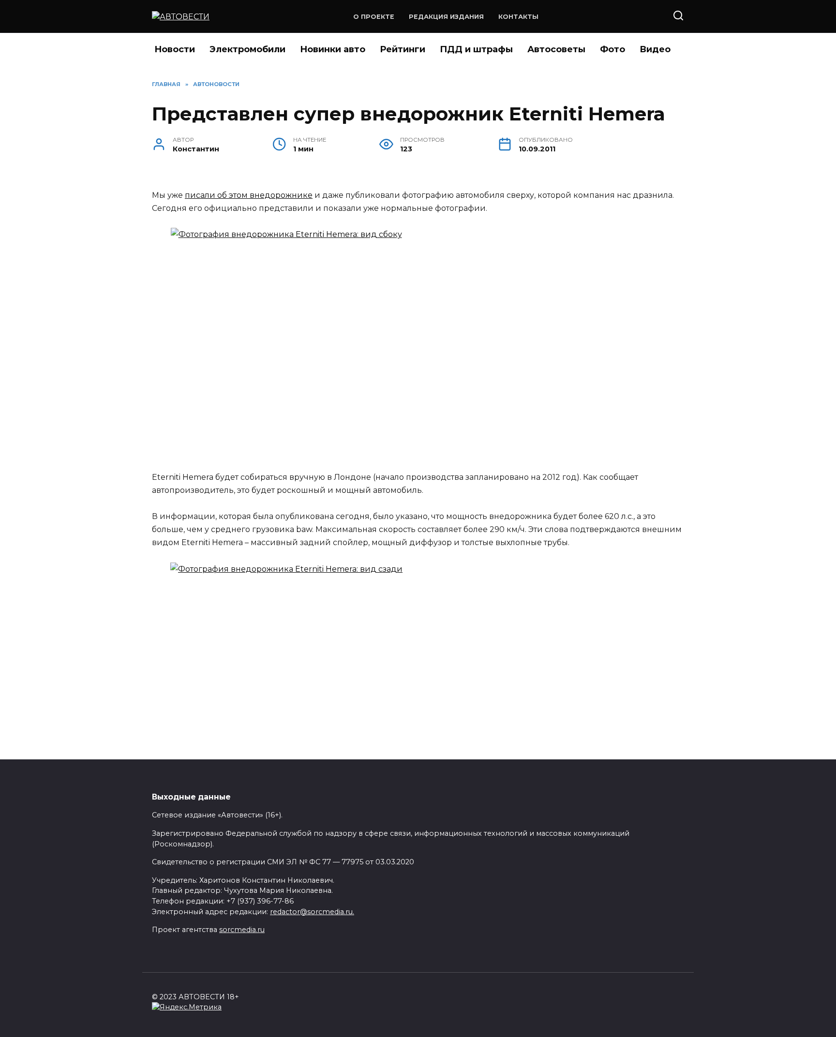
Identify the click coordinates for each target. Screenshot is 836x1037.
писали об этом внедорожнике (249, 195)
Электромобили (247, 49)
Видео (655, 49)
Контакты (518, 16)
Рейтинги (402, 49)
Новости (174, 49)
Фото (612, 49)
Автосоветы (556, 49)
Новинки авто (332, 49)
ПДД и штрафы (476, 49)
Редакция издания (446, 16)
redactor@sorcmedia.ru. (312, 911)
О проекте (373, 16)
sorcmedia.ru (242, 929)
